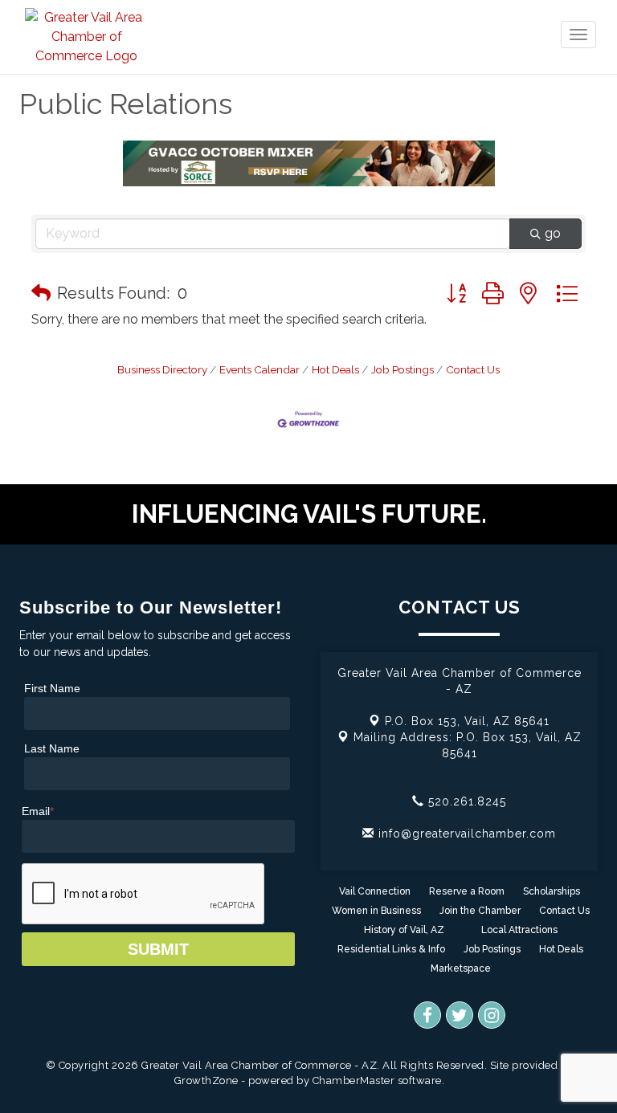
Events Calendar (259, 369)
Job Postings (402, 369)
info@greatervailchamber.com (465, 833)
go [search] (553, 233)
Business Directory (162, 369)
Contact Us (473, 369)
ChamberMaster (354, 1080)
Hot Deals (335, 369)
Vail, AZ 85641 (467, 721)
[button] (41, 293)
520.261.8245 (465, 801)
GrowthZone (206, 1080)
